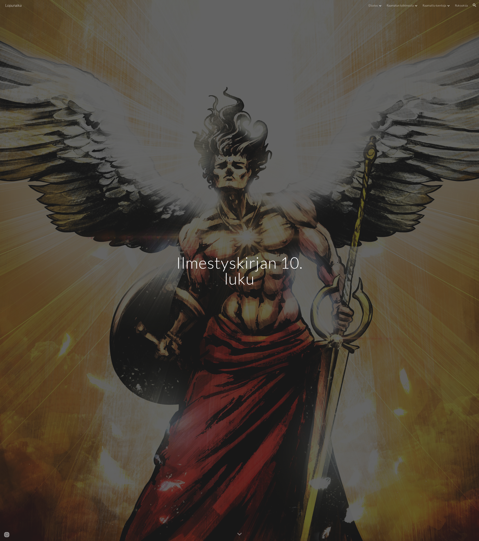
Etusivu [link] (373, 5)
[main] (239, 270)
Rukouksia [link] (461, 5)
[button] (474, 5)
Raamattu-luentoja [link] (434, 5)
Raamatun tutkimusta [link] (400, 5)
